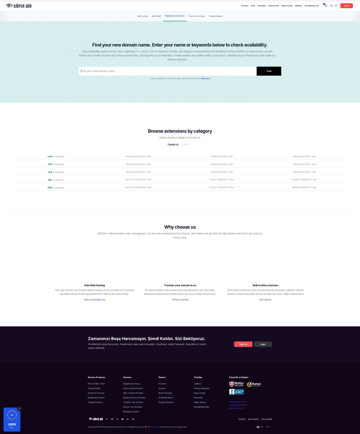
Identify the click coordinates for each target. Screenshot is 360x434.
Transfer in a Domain (197, 16)
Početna (244, 6)
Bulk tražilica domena (133, 393)
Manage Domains (131, 411)
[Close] (19, 408)
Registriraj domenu (96, 398)
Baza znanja (273, 6)
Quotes (162, 388)
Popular (173, 144)
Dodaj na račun (166, 398)
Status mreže (287, 6)
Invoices (162, 384)
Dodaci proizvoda (96, 393)
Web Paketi (156, 16)
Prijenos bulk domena (133, 388)
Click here (205, 78)
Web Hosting (142, 16)
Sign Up (243, 344)
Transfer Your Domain (133, 402)
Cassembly (154, 427)
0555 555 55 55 (236, 408)
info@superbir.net (237, 401)
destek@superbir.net (238, 405)
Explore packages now (94, 299)
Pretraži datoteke (201, 388)
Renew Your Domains (132, 407)
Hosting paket (94, 388)
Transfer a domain (180, 299)
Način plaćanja (165, 393)
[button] (331, 6)
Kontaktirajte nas (312, 6)
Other (186, 144)
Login (346, 6)
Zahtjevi (197, 384)
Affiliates (298, 6)
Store (253, 6)
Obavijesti (262, 6)
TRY (267, 427)
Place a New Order (96, 384)
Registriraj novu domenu (174, 16)
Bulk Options (265, 299)
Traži (268, 71)
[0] (326, 6)
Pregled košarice (216, 16)
